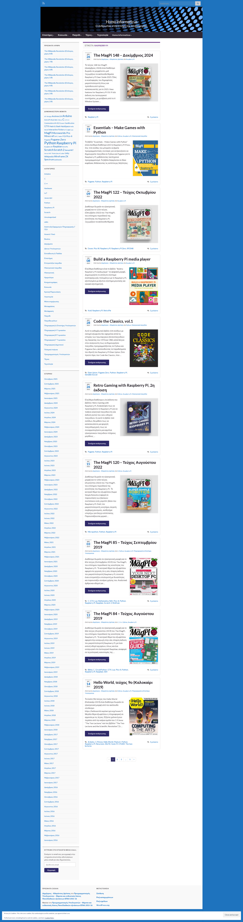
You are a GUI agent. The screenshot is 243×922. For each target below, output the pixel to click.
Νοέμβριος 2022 (50, 494)
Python (120, 136)
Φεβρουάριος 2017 (51, 778)
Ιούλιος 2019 (49, 643)
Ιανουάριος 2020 (50, 614)
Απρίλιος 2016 (50, 826)
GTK (92, 601)
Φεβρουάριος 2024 (51, 427)
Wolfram (116, 603)
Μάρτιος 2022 (49, 533)
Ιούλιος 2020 (49, 590)
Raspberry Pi (130, 59)
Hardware (48, 188)
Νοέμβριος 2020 (50, 571)
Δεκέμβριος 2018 (51, 677)
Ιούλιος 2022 (49, 513)
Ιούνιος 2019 (49, 648)
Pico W (96, 248)
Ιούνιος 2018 (49, 706)
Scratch (48, 149)
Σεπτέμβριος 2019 (51, 633)
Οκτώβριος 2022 (50, 499)
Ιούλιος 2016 (49, 811)
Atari (52, 120)
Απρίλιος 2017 (50, 768)
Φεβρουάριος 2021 (51, 557)
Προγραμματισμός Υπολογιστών (57, 354)
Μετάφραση (49, 311)
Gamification (69, 123)
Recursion (100, 744)
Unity (67, 153)
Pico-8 (116, 601)
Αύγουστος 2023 (51, 456)
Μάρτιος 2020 (49, 605)
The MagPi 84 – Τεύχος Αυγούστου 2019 (124, 615)
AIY (45, 116)
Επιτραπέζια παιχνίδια (53, 263)
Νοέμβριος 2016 (50, 792)
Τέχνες (89, 35)
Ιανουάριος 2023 (50, 485)
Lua (96, 601)
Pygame (91, 182)
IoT (65, 130)
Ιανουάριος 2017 (50, 782)
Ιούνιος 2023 (49, 465)
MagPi (48, 132)
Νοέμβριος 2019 (50, 624)
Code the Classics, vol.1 (113, 321)
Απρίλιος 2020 (50, 600)
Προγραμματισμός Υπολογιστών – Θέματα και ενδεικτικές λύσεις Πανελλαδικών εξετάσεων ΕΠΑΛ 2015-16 (66, 896)
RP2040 (130, 248)
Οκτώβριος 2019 (50, 629)
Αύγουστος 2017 (51, 754)
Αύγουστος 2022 (51, 509)
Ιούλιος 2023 (49, 461)
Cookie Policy (49, 918)
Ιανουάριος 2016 (50, 840)
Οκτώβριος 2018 (50, 686)
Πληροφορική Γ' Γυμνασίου (55, 340)
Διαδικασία (58, 160)
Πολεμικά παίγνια (51, 349)
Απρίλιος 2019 (50, 658)
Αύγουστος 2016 (51, 806)
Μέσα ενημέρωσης (51, 301)
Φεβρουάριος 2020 (51, 609)
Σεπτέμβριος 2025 (51, 384)
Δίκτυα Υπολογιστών (52, 249)
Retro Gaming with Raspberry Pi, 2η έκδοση (124, 387)
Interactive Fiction (56, 130)
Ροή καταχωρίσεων (104, 897)
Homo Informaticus (121, 21)
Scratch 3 (108, 603)
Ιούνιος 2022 (49, 518)
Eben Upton (92, 373)
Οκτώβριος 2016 (50, 797)
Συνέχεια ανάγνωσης (97, 109)
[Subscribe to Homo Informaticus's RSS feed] (43, 3)
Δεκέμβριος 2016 (51, 787)
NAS (111, 601)
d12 (58, 123)
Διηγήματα (48, 244)
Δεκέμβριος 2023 (51, 437)
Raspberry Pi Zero (118, 248)
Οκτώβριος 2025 (50, 379)
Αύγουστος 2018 (51, 696)
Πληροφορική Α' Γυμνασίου (55, 330)
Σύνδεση (100, 893)
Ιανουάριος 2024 (50, 432)
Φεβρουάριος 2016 (51, 835)
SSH (105, 672)
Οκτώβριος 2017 (50, 744)
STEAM (122, 744)
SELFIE (108, 744)
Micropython (93, 532)
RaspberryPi (48, 147)
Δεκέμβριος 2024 (51, 403)
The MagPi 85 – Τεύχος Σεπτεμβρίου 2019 (125, 544)
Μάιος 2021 (49, 542)
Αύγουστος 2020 (51, 585)
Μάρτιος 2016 (49, 830)
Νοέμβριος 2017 (50, 739)
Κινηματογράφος (50, 282)
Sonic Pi (114, 744)
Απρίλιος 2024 (50, 417)
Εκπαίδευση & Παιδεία (53, 253)
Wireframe (59, 156)
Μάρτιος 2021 (49, 552)
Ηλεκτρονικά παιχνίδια (139, 136)
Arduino (91, 742)
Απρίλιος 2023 (50, 470)
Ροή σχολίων (102, 901)
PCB (64, 136)
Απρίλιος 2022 (50, 528)
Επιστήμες (47, 35)
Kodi (90, 310)
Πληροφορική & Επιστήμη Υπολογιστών (60, 325)
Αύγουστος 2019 (51, 638)
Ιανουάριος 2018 (50, 730)
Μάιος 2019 (49, 653)
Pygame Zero (103, 373)
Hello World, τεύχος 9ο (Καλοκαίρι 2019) (123, 684)
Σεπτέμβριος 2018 (51, 691)
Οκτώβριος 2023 (50, 446)
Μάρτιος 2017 (49, 773)
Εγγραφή (51, 870)
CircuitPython (101, 670)
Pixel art (117, 742)
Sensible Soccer (91, 375)
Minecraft (49, 136)
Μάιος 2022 (49, 523)
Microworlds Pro (61, 132)
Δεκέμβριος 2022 (51, 489)
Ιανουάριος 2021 (50, 561)
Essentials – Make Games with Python (119, 129)
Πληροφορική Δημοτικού (54, 345)
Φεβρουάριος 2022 (51, 537)
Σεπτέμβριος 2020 (51, 581)
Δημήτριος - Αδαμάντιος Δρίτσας (112, 59)
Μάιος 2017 (49, 763)
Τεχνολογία (102, 35)
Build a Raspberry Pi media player (122, 259)
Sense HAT (47, 153)
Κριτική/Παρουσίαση (52, 292)
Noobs (60, 136)
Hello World (108, 742)
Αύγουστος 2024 (51, 408)
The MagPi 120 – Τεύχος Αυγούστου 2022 (125, 464)
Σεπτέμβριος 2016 (51, 802)
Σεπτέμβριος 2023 (51, 451)
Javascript (48, 198)
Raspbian (99, 603)
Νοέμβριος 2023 (50, 441)
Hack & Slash (54, 126)
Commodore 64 (50, 123)
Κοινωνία (62, 35)
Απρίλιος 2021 (50, 547)
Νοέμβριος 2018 (50, 682)
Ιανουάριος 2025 (50, 398)
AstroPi (47, 120)
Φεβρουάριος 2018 (51, 725)
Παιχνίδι (76, 35)
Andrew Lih (57, 116)
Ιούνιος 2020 (49, 595)
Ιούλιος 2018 (49, 701)
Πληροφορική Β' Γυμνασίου (55, 335)
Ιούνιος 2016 (49, 816)
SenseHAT (69, 150)
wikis (46, 222)
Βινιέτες (47, 239)
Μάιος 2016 (49, 821)
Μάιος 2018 (49, 710)
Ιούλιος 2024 (49, 413)
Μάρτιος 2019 (49, 662)
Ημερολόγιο (49, 277)
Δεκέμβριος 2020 (51, 566)
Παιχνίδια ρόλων (50, 321)
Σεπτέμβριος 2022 (51, 504)
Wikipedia (49, 156)
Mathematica (103, 601)
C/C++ (67, 120)
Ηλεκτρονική (49, 273)
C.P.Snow (99, 742)
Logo (68, 130)
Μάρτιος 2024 (49, 422)
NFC (56, 136)
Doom (90, 248)
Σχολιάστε (154, 117)
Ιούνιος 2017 (49, 758)
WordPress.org (102, 905)
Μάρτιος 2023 (49, 475)
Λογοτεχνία (48, 297)
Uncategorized (50, 217)
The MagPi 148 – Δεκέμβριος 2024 (123, 55)
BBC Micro (58, 120)
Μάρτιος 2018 (49, 720)
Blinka (90, 670)
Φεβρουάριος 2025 (51, 393)
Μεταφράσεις (49, 306)
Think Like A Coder (58, 153)
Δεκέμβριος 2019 (51, 619)
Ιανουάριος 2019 (50, 672)
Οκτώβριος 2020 (50, 576)
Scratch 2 (59, 149)
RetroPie (107, 310)
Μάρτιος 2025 (49, 388)
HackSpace (65, 126)
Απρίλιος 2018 (50, 715)
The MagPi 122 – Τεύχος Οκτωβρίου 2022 (125, 194)
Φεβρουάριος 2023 (51, 480)
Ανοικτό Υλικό (49, 234)
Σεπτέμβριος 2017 (51, 749)
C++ (120, 622)
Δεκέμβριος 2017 (51, 734)
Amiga (49, 116)
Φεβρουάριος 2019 (51, 667)
